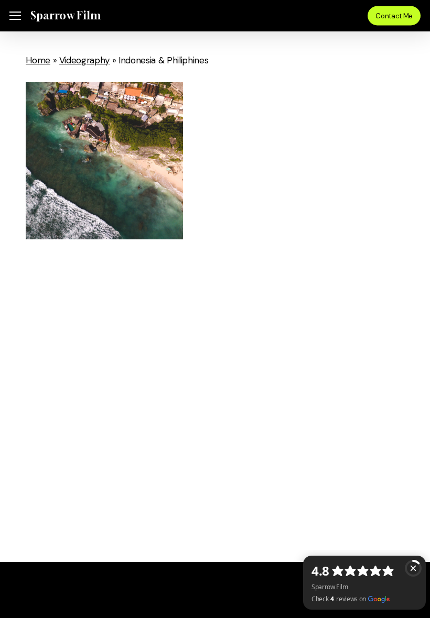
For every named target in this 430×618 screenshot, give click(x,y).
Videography (84, 60)
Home (38, 60)
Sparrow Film (65, 15)
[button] (15, 15)
